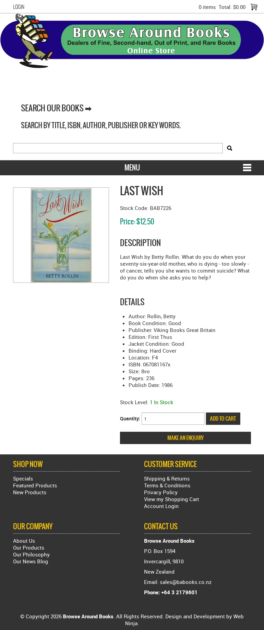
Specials (23, 478)
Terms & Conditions (167, 485)
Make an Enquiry (185, 438)
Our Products (28, 547)
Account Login (161, 505)
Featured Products (35, 485)
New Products (29, 492)
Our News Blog (30, 561)
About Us (24, 540)
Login (18, 6)
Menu (132, 168)
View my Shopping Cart (171, 499)
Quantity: (130, 418)
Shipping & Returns (167, 478)
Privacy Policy (161, 492)
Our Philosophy (31, 554)
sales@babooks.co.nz (186, 581)
